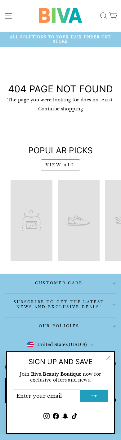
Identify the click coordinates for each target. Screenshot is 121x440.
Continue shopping (60, 109)
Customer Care (59, 283)
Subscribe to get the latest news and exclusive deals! (59, 304)
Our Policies (59, 326)
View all (60, 165)
